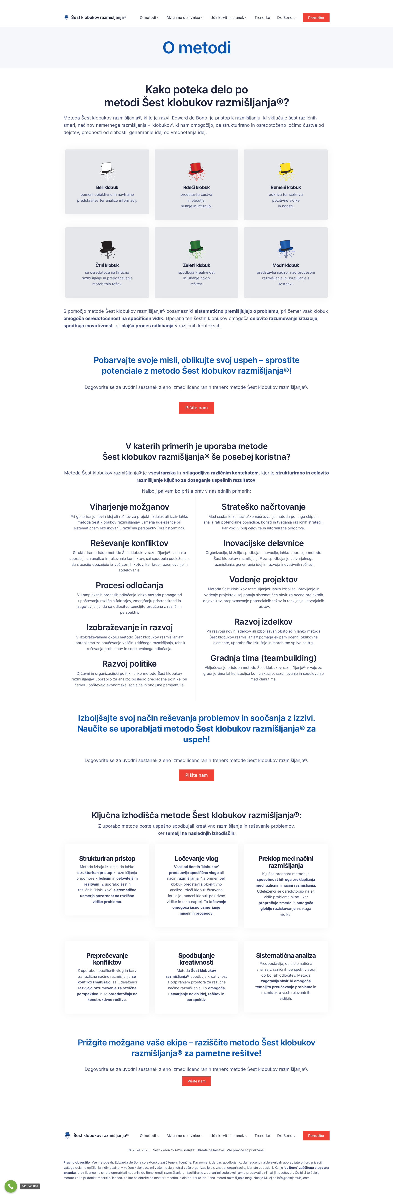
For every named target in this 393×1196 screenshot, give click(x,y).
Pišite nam (196, 407)
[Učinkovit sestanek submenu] (246, 18)
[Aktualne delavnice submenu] (202, 18)
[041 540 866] (11, 1186)
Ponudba (316, 17)
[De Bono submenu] (294, 18)
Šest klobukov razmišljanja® (98, 17)
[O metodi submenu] (158, 18)
